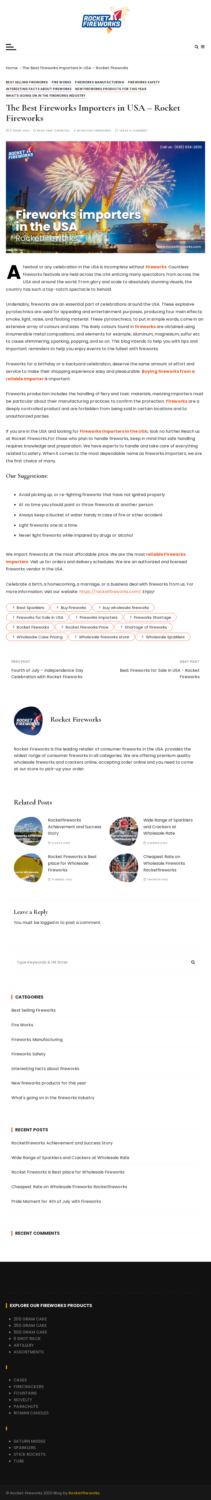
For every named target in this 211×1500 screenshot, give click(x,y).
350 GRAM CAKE (30, 1325)
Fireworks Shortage (152, 617)
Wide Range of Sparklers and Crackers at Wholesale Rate (168, 826)
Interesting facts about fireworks (39, 89)
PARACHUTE (26, 1406)
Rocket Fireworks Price (87, 627)
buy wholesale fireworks (126, 607)
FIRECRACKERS (29, 1387)
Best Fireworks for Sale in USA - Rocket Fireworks (160, 673)
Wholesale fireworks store (104, 637)
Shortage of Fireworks (146, 627)
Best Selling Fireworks (27, 82)
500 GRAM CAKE (30, 1332)
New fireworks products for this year (110, 89)
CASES (20, 1380)
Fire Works (62, 82)
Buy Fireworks (73, 607)
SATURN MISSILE (30, 1441)
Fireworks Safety (144, 82)
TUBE (19, 1461)
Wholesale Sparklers (165, 637)
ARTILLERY (24, 1345)
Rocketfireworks (84, 1493)
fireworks (156, 267)
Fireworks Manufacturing (99, 82)
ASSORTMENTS (29, 1352)
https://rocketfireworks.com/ (110, 592)
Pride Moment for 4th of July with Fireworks (56, 1201)
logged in (49, 922)
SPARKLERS (25, 1448)
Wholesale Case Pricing (39, 637)
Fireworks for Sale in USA (40, 617)
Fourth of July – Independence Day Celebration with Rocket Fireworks (47, 673)
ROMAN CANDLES (31, 1413)
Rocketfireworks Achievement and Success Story (74, 826)
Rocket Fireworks (96, 130)
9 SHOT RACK (27, 1339)
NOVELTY (23, 1400)
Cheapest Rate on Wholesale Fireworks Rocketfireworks (164, 863)
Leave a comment (134, 130)
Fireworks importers (99, 617)
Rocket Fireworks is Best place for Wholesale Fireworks (72, 863)
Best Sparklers (30, 607)
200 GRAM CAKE (30, 1319)
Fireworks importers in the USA (113, 431)
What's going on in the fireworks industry (45, 95)
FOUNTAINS (25, 1393)
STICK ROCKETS (30, 1454)
